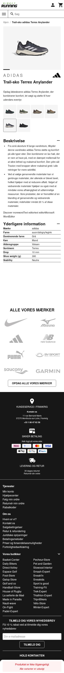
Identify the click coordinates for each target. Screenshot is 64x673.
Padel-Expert (10, 611)
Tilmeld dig (32, 644)
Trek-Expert (40, 591)
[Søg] (12, 14)
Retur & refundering (14, 531)
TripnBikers (40, 599)
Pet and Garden (42, 563)
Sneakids (38, 579)
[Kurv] (60, 5)
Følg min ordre (11, 499)
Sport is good (41, 583)
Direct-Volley (10, 567)
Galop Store (10, 579)
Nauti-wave (9, 603)
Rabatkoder (9, 507)
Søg (17, 14)
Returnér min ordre (13, 503)
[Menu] (4, 14)
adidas (13, 75)
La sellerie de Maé (13, 595)
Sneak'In (38, 575)
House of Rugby (12, 591)
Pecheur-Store (41, 559)
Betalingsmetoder (13, 539)
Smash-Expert (41, 571)
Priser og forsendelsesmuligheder (22, 543)
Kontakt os (32, 411)
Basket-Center (11, 559)
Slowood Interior (42, 567)
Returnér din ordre (32, 473)
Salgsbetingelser (12, 527)
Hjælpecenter (10, 495)
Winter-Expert (41, 607)
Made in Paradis (12, 599)
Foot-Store (9, 575)
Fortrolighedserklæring (16, 547)
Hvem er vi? (10, 519)
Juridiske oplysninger (15, 535)
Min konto (8, 491)
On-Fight (8, 607)
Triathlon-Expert (42, 595)
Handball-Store (11, 587)
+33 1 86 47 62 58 (32, 422)
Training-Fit (40, 587)
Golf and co (9, 583)
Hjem (6, 22)
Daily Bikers (10, 563)
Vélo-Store (39, 603)
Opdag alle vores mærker (32, 383)
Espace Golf (10, 571)
